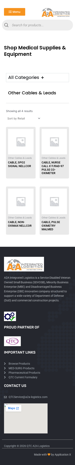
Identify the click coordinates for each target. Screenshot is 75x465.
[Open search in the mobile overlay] (37, 25)
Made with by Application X (52, 454)
